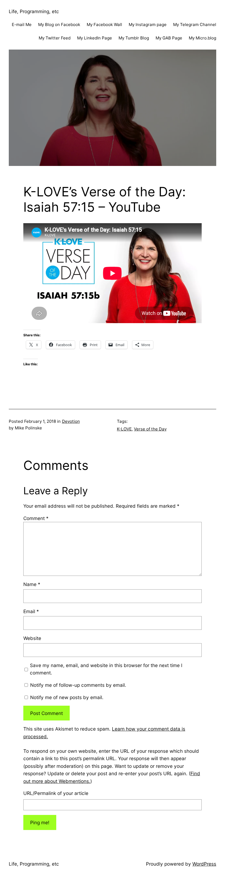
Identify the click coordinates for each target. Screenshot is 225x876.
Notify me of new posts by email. (66, 697)
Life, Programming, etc (34, 11)
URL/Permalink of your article (55, 793)
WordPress (204, 864)
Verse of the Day (150, 429)
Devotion (71, 421)
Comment (36, 518)
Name (31, 584)
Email (31, 611)
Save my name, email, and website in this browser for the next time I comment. (106, 669)
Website (32, 638)
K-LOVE (124, 429)
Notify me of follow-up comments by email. (78, 685)
